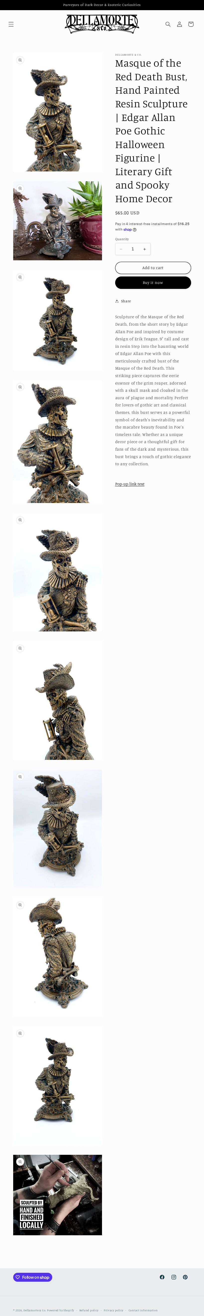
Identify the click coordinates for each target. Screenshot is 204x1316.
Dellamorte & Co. (34, 1310)
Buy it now (153, 282)
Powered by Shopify (60, 1310)
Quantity (122, 239)
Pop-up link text (130, 483)
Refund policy (89, 1310)
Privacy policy (113, 1310)
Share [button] (126, 301)
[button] (11, 24)
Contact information (143, 1310)
